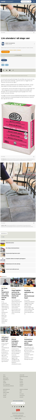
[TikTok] (17, 406)
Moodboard (21, 384)
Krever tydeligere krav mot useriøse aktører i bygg (16, 342)
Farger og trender (6, 392)
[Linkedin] (9, 70)
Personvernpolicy (6, 379)
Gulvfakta (21, 381)
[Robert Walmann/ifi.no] (34, 44)
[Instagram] (15, 406)
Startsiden (3, 3)
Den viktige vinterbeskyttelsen (12, 248)
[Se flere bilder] (34, 32)
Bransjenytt (3, 286)
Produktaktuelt (8, 3)
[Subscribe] (23, 403)
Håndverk (4, 395)
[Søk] (30, 1)
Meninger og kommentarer (24, 389)
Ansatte (4, 376)
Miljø (20, 392)
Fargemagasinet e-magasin (24, 376)
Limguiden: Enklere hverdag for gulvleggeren (15, 258)
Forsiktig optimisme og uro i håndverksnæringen (29, 294)
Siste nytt (4, 276)
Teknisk (25, 337)
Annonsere (21, 379)
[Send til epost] (13, 70)
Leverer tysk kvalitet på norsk (12, 269)
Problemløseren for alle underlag (13, 263)
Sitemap (4, 381)
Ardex (3, 236)
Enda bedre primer (10, 242)
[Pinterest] (6, 70)
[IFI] (18, 411)
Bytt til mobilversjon (6, 384)
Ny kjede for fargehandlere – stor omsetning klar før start (5, 293)
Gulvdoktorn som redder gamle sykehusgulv (28, 342)
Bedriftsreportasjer (6, 389)
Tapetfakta (21, 382)
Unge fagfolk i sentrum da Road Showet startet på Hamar (16, 293)
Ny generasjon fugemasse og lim (13, 253)
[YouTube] (24, 406)
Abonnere (4, 382)
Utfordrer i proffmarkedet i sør (5, 339)
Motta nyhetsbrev (5, 51)
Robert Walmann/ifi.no (10, 43)
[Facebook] (3, 70)
